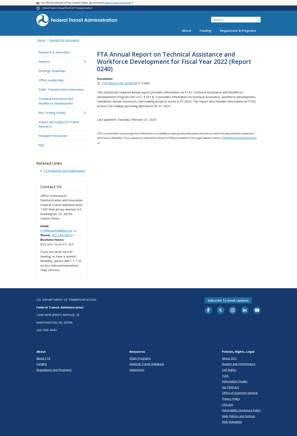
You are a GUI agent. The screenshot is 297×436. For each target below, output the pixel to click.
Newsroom (137, 370)
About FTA (43, 358)
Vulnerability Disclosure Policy (241, 410)
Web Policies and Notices (238, 416)
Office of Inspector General (240, 393)
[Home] (76, 21)
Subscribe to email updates (228, 300)
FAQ (41, 145)
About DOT (229, 358)
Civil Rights (229, 370)
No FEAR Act (230, 387)
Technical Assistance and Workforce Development (56, 101)
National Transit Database (147, 364)
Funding (205, 31)
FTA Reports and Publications (64, 171)
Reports (44, 61)
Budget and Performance (238, 364)
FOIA (225, 376)
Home (41, 40)
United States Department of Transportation (67, 8)
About (186, 31)
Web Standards (232, 422)
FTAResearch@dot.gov (56, 230)
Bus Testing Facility (52, 113)
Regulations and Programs (54, 370)
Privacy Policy (231, 399)
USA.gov (227, 404)
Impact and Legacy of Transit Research (59, 124)
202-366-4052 (61, 235)
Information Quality (235, 381)
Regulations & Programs (238, 31)
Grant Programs (140, 358)
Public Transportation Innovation (61, 89)
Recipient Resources (53, 136)
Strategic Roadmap (52, 71)
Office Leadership (51, 80)
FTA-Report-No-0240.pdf (119, 83)
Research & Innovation (64, 40)
